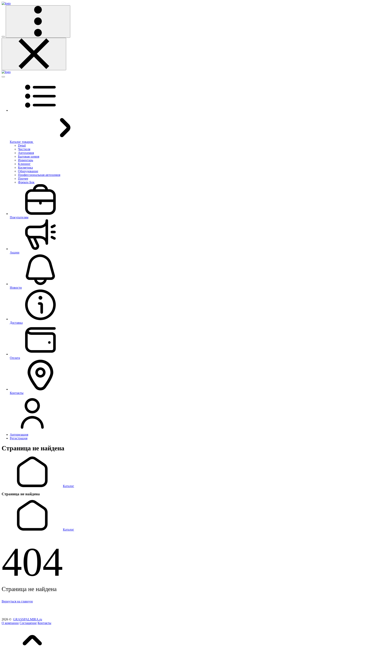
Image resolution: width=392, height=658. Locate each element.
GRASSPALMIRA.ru (27, 619)
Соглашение (28, 623)
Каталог (68, 486)
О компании (10, 623)
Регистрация (18, 438)
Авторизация (19, 434)
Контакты (44, 623)
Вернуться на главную (17, 601)
